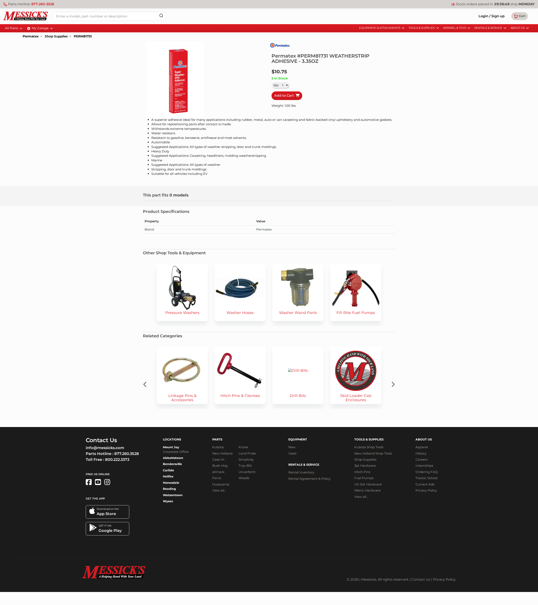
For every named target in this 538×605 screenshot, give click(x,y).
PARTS (217, 439)
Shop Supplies (56, 36)
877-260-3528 (42, 4)
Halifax (168, 476)
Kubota (218, 447)
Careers (421, 459)
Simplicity (246, 459)
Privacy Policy (426, 490)
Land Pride (247, 453)
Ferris (216, 478)
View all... (219, 490)
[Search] (161, 15)
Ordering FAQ (426, 472)
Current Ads (424, 484)
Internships (424, 466)
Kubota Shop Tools (368, 447)
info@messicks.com (105, 448)
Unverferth (247, 472)
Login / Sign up (492, 16)
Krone (243, 447)
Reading (169, 489)
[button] (519, 16)
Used (292, 453)
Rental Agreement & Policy (309, 479)
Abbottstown (173, 458)
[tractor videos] (98, 482)
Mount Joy (171, 447)
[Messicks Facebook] (89, 482)
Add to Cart (285, 96)
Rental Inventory (301, 472)
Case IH (218, 459)
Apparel (421, 447)
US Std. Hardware (368, 484)
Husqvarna (220, 484)
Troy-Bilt (245, 466)
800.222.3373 (117, 459)
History (420, 453)
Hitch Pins (362, 472)
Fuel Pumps (363, 478)
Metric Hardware (367, 490)
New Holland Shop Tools (373, 453)
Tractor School (426, 478)
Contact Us (420, 579)
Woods (244, 478)
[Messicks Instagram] (107, 482)
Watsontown (173, 495)
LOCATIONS (172, 439)
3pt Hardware (365, 466)
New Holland (222, 453)
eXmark (218, 472)
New (291, 447)
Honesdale (171, 483)
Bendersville (172, 464)
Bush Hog (220, 466)
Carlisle (168, 470)
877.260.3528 (126, 453)
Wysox (168, 501)
